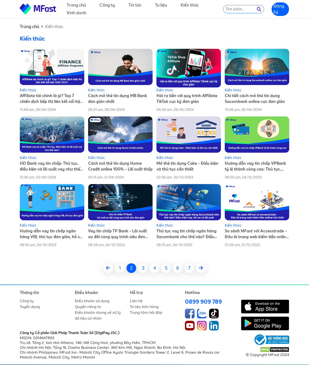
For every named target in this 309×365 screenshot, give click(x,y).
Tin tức (134, 5)
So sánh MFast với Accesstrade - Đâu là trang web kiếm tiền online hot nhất (256, 234)
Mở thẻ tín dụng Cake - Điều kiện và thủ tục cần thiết (187, 167)
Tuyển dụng (30, 307)
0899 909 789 (203, 302)
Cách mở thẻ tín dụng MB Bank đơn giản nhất (117, 99)
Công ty (107, 5)
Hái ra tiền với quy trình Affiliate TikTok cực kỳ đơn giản (186, 99)
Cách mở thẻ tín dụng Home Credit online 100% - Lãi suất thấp (120, 167)
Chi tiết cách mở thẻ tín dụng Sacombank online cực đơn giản (255, 99)
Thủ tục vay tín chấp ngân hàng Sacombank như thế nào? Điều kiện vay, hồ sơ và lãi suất (186, 234)
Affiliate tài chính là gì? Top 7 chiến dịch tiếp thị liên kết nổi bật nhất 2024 (51, 99)
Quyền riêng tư (88, 307)
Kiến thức (190, 5)
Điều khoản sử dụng (92, 301)
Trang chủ (76, 5)
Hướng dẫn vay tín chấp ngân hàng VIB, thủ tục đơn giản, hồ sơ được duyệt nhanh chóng (51, 234)
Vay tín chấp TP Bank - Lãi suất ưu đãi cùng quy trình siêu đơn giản (117, 234)
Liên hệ (136, 301)
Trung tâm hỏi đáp (146, 313)
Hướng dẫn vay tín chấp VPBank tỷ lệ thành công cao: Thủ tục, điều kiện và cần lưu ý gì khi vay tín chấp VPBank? (255, 167)
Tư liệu (161, 5)
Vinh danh (76, 13)
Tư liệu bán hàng (144, 307)
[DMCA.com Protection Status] (274, 349)
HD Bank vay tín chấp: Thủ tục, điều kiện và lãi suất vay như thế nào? (50, 167)
